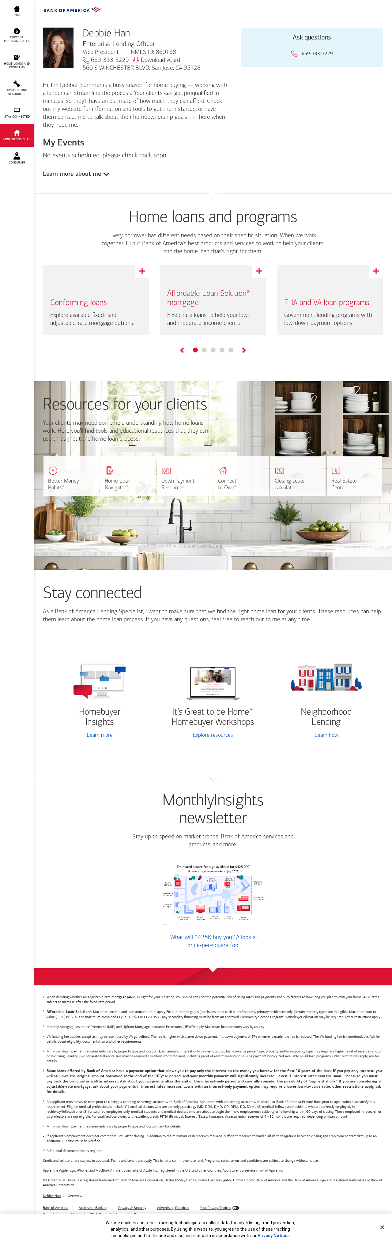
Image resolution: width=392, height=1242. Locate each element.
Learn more (100, 735)
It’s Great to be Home (213, 717)
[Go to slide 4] (222, 350)
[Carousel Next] (244, 351)
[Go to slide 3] (213, 350)
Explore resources (213, 735)
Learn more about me (72, 173)
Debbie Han (52, 1196)
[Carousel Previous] (182, 351)
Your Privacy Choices (215, 1208)
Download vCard (160, 60)
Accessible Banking (93, 1208)
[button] (17, 35)
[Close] (382, 1227)
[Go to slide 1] (195, 350)
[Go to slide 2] (204, 350)
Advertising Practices (173, 1208)
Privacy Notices (274, 1235)
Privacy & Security (132, 1208)
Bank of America (55, 1208)
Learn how (326, 735)
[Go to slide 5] (230, 350)
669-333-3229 (110, 60)
